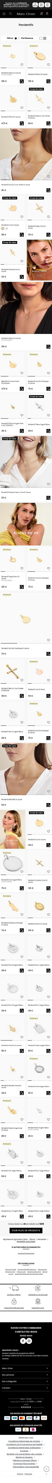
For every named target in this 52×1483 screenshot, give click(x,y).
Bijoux (32, 1239)
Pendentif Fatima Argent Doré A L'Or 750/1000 (12, 425)
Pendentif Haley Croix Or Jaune (37, 227)
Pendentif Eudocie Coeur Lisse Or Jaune (16, 492)
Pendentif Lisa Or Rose (36, 689)
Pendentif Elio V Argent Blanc (12, 1211)
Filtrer (11, 38)
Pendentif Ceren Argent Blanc (39, 1045)
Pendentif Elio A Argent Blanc (39, 1171)
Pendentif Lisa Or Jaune (10, 225)
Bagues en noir (10, 1272)
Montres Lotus (42, 1269)
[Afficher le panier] (47, 14)
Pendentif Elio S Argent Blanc (39, 1211)
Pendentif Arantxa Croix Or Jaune (38, 881)
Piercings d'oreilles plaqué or (27, 1269)
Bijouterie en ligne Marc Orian (15, 1239)
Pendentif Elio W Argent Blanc (12, 1005)
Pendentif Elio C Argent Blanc (12, 732)
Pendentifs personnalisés (26, 1253)
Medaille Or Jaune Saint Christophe (10, 382)
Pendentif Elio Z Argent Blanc (39, 965)
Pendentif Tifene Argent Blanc (39, 425)
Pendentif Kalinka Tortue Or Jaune (11, 1087)
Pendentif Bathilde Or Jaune (11, 800)
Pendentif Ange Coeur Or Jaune (10, 578)
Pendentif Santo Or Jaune (37, 924)
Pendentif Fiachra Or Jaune (11, 1045)
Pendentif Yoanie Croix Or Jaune (10, 270)
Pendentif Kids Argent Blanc (38, 1128)
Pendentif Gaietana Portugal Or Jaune (12, 924)
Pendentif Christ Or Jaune (10, 117)
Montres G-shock (10, 1269)
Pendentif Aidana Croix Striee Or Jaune (39, 117)
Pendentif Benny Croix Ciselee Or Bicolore (12, 689)
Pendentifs (42, 1239)
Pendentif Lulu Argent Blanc (11, 880)
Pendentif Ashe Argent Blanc (38, 1087)
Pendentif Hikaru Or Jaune (11, 73)
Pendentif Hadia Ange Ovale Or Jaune (11, 1129)
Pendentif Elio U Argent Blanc (39, 1005)
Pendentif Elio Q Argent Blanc (12, 965)
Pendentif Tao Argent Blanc (11, 1171)
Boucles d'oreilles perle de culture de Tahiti (29, 1274)
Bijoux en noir (21, 1272)
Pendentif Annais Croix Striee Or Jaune (15, 185)
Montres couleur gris (34, 1272)
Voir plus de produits (26, 1230)
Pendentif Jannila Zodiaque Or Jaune (38, 382)
